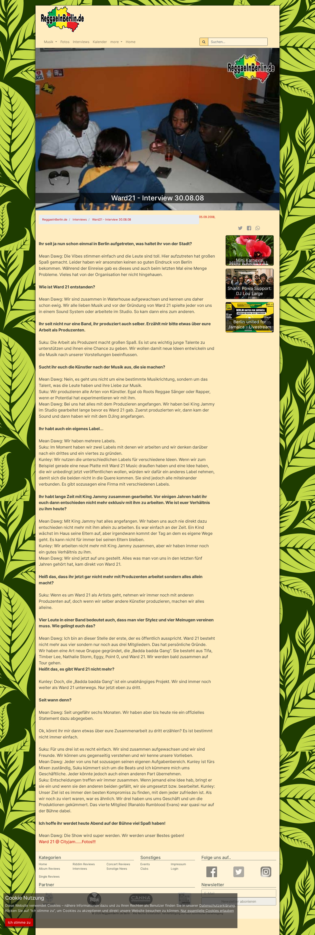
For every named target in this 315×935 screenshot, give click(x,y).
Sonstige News (116, 868)
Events (145, 864)
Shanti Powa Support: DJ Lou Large (250, 291)
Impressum (178, 864)
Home (130, 42)
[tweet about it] (240, 228)
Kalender (100, 42)
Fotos (64, 42)
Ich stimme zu (19, 922)
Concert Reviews (118, 864)
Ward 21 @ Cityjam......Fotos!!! (67, 841)
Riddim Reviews (84, 864)
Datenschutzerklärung (217, 905)
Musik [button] (49, 42)
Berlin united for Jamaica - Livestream (249, 324)
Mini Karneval (249, 260)
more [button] (115, 42)
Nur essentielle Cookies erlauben (207, 910)
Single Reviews (49, 876)
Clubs (144, 868)
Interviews (81, 42)
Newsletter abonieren (238, 901)
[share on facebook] (249, 228)
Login (174, 868)
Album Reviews (49, 868)
